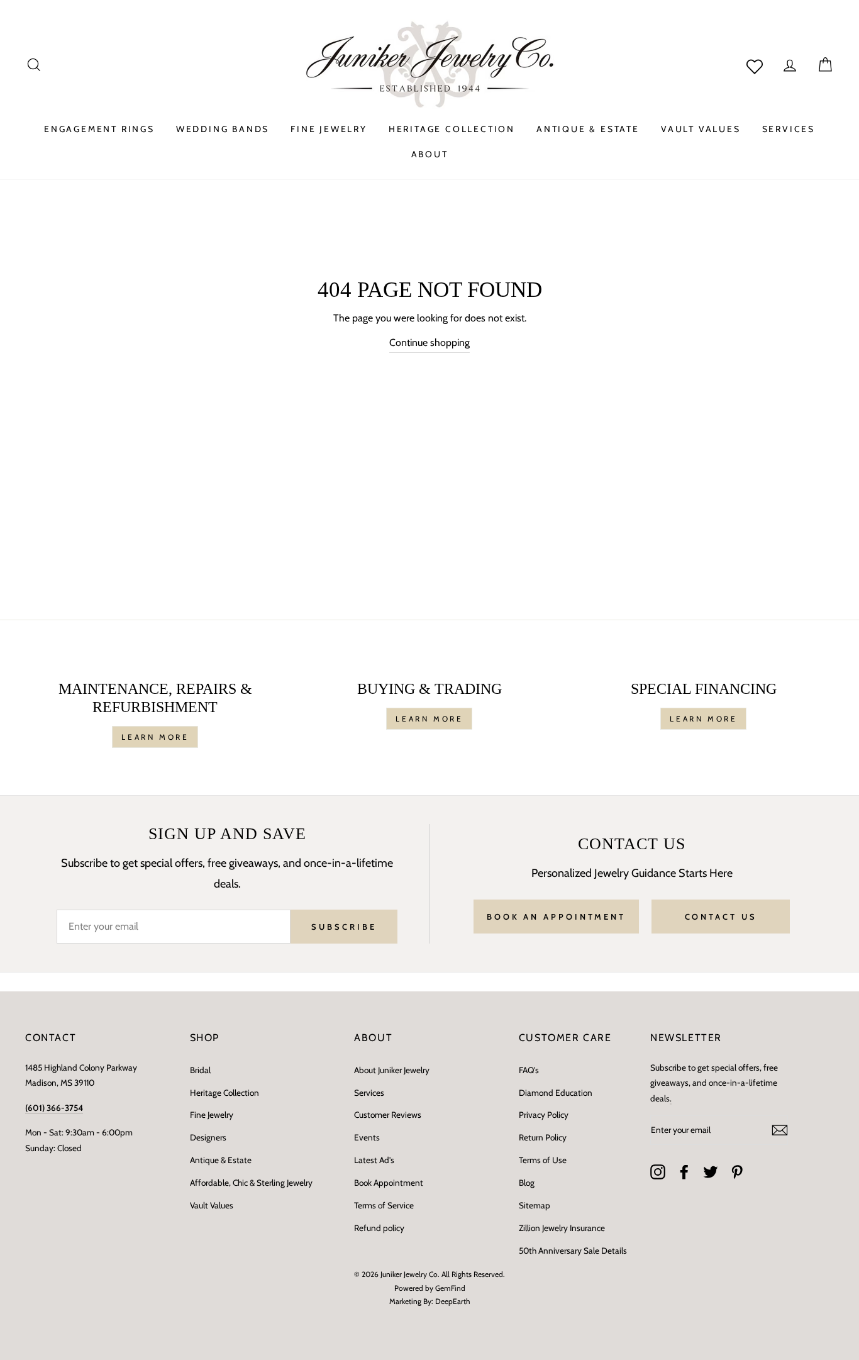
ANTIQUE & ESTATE (588, 129)
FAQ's (529, 1070)
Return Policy (543, 1137)
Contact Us (721, 916)
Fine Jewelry (211, 1115)
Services (369, 1093)
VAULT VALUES (701, 129)
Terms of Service (384, 1205)
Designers (208, 1137)
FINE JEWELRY (329, 129)
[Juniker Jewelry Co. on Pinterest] (737, 1172)
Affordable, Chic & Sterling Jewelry (251, 1183)
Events (367, 1137)
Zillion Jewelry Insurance (562, 1228)
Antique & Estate (221, 1160)
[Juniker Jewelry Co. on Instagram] (657, 1172)
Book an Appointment (556, 916)
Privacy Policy (543, 1115)
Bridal (200, 1070)
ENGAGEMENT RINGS (99, 129)
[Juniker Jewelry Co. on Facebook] (684, 1172)
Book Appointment (388, 1183)
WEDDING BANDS (222, 129)
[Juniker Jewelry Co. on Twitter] (710, 1172)
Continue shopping (429, 342)
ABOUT (429, 154)
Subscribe (343, 927)
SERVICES (788, 129)
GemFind (450, 1288)
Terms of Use (543, 1160)
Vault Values (211, 1205)
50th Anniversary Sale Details (573, 1251)
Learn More (155, 737)
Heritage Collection (224, 1093)
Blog (527, 1183)
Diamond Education (555, 1093)
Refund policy (379, 1228)
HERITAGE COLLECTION (452, 129)
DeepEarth (452, 1301)
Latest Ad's (374, 1160)
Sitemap (534, 1205)
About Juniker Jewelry (392, 1070)
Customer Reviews (387, 1115)
